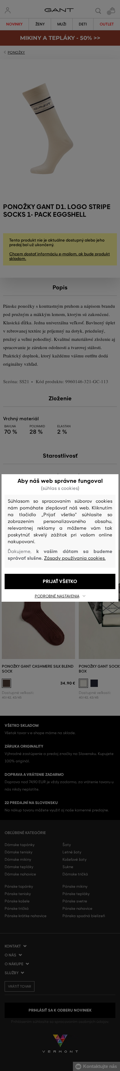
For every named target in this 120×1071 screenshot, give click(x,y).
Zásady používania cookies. (75, 558)
